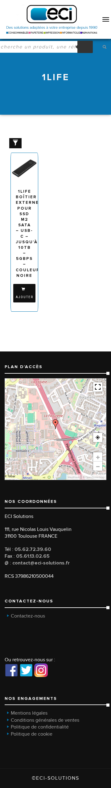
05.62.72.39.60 (32, 549)
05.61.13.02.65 (33, 556)
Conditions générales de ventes (45, 720)
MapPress (74, 477)
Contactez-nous (28, 616)
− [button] (98, 466)
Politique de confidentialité (40, 727)
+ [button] (98, 457)
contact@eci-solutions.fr (41, 563)
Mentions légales (29, 713)
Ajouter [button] (24, 297)
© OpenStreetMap (94, 477)
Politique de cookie (31, 734)
